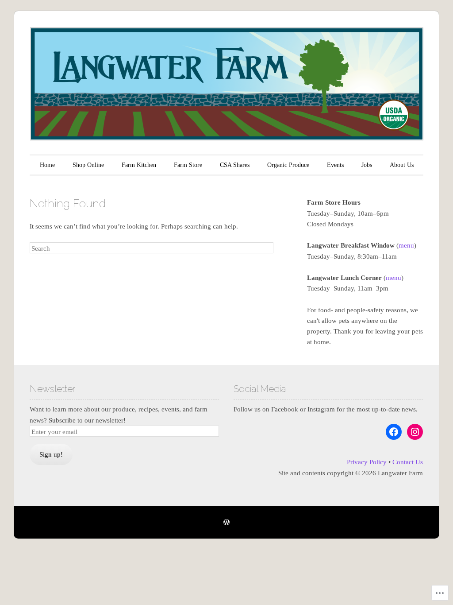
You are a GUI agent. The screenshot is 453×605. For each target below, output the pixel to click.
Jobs (366, 165)
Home (47, 165)
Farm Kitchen (139, 165)
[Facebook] (394, 432)
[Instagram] (415, 432)
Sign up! (51, 454)
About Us (402, 165)
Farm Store (188, 165)
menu (406, 245)
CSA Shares (235, 165)
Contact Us (407, 461)
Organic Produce (288, 165)
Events (335, 165)
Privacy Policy (367, 461)
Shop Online (88, 165)
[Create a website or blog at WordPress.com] (226, 522)
